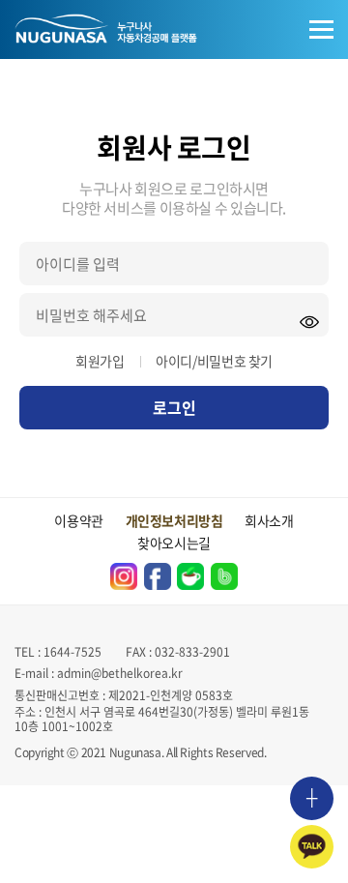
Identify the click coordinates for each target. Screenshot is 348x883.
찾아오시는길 (174, 542)
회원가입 (100, 360)
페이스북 (157, 576)
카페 (190, 576)
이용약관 (78, 520)
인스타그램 (123, 576)
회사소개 (269, 520)
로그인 (174, 407)
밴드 (224, 576)
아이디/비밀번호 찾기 (214, 360)
